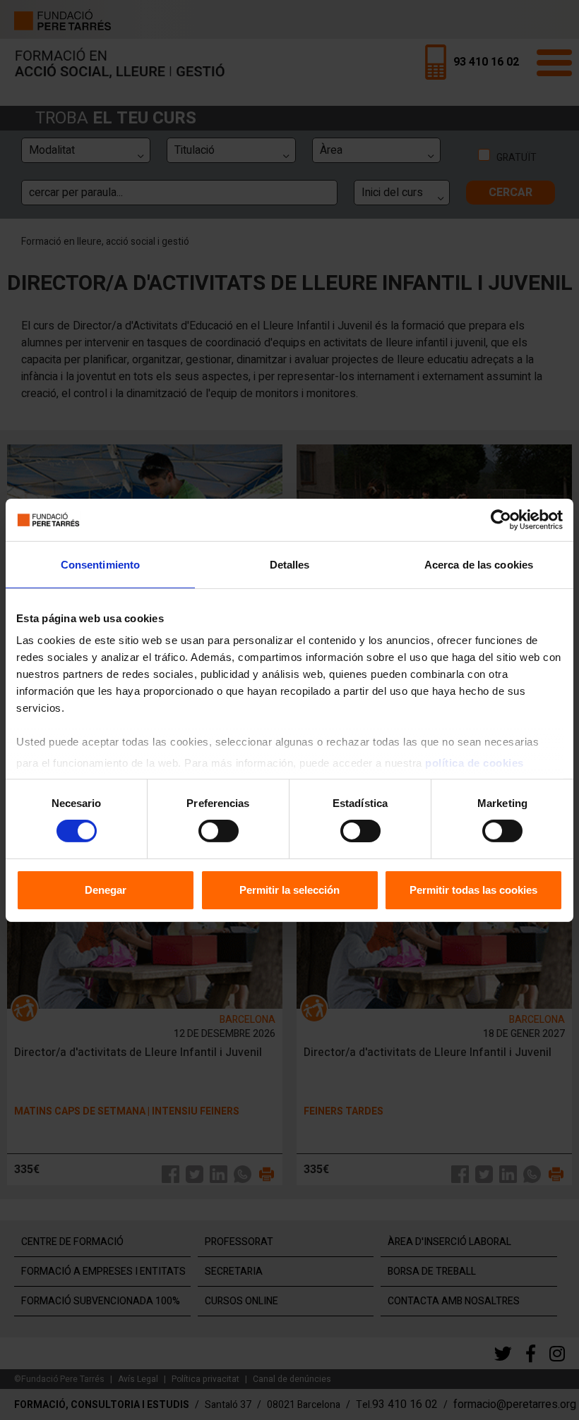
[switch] (218, 831)
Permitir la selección (289, 890)
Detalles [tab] (290, 564)
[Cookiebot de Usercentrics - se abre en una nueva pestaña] (501, 519)
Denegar (105, 890)
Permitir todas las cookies (473, 890)
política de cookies (474, 763)
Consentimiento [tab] (100, 564)
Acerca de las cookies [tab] (478, 564)
